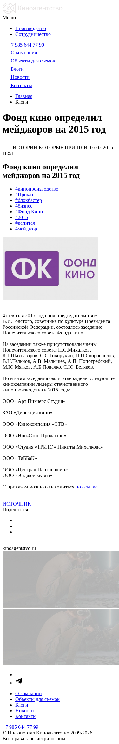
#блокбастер (28, 200)
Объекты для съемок (37, 699)
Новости (24, 710)
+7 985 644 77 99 (20, 727)
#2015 (21, 217)
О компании (28, 693)
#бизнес (23, 206)
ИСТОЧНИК (17, 504)
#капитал (25, 223)
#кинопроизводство (36, 188)
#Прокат (24, 194)
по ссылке (86, 486)
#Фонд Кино (29, 211)
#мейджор (26, 228)
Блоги (21, 705)
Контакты (25, 716)
